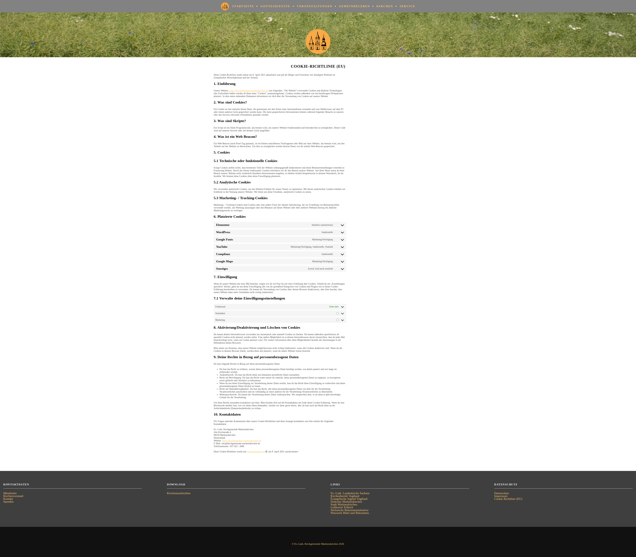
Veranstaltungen (314, 6)
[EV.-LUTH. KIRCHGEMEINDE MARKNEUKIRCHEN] (318, 34)
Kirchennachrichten (178, 493)
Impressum (500, 496)
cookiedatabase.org (256, 451)
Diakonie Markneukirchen (346, 501)
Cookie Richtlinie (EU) (508, 498)
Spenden (8, 501)
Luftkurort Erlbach (342, 507)
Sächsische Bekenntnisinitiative (350, 510)
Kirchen (384, 6)
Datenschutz (501, 493)
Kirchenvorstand (13, 496)
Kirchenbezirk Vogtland (345, 496)
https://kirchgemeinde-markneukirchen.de (248, 90)
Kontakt (8, 498)
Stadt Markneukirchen (344, 504)
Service (407, 6)
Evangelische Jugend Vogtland (349, 498)
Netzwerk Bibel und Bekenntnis (350, 513)
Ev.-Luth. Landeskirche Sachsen (350, 493)
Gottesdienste (275, 6)
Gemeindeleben (354, 6)
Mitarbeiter (10, 493)
